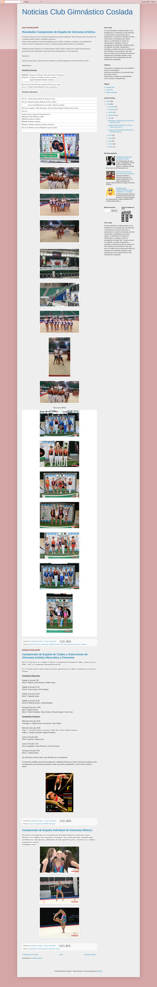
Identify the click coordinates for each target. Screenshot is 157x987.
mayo (110, 138)
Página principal (111, 92)
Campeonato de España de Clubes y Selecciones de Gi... (120, 126)
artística (31, 644)
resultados (83, 644)
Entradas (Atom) (37, 958)
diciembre (111, 107)
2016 (108, 101)
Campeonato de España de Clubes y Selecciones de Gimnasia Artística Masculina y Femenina (55, 656)
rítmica (58, 948)
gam (65, 644)
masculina (77, 644)
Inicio (61, 954)
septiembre (112, 115)
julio (109, 118)
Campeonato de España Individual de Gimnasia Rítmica (57, 830)
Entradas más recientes (30, 954)
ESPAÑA (51, 644)
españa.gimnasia (42, 948)
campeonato (44, 644)
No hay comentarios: (50, 641)
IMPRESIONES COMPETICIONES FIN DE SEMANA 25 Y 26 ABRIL (125, 190)
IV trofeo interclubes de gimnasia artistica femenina (125, 172)
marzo (110, 144)
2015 (108, 104)
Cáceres (37, 644)
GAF (62, 644)
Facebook (109, 90)
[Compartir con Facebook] (67, 641)
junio (110, 135)
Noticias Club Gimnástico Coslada (77, 12)
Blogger (99, 971)
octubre (111, 112)
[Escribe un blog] (63, 641)
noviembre (112, 109)
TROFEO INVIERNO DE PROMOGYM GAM (124, 158)
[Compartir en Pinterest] (70, 641)
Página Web (110, 87)
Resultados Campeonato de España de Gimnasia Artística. (59, 31)
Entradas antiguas (90, 954)
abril (109, 141)
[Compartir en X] (65, 641)
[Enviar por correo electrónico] (60, 641)
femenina (57, 644)
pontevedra (51, 948)
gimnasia (70, 644)
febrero (110, 147)
